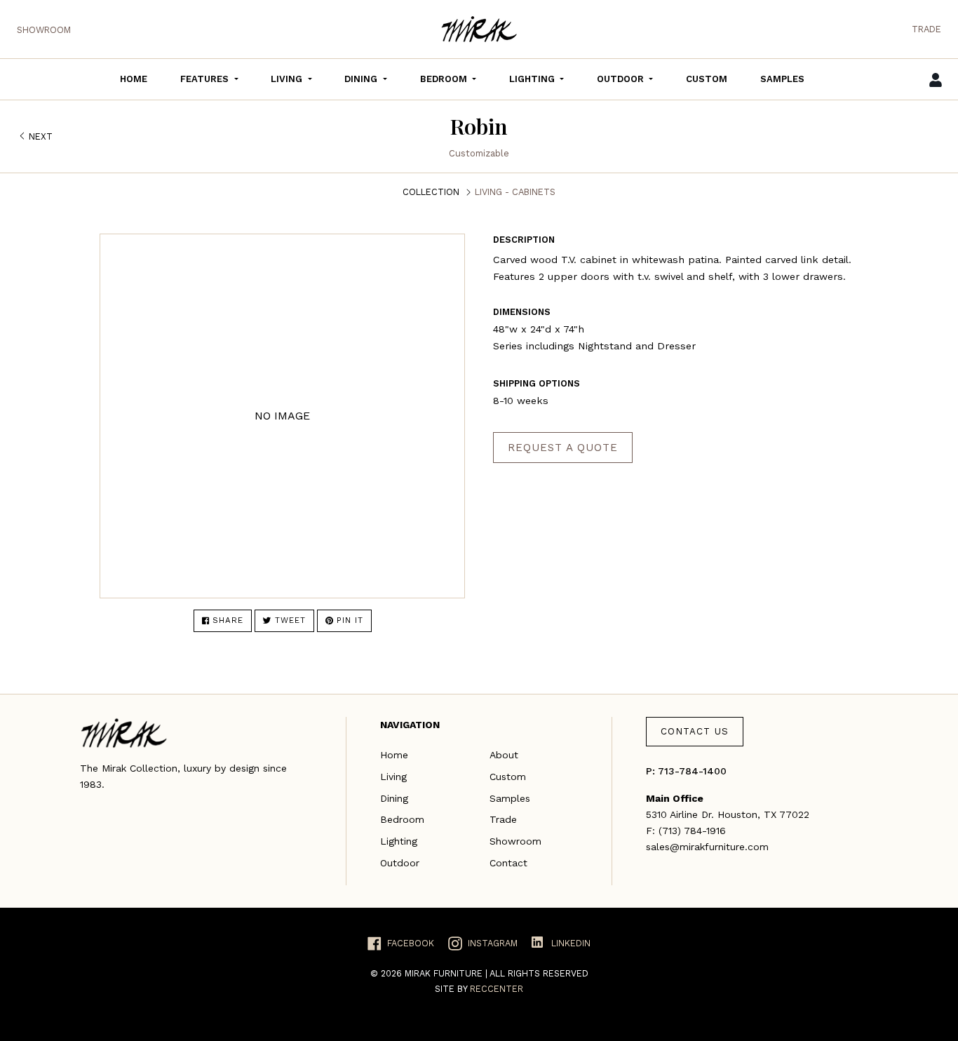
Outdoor (399, 862)
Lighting (398, 841)
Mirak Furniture (445, 973)
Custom (508, 776)
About (504, 754)
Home (394, 754)
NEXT (41, 136)
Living (393, 776)
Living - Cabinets (515, 192)
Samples (510, 798)
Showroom (44, 30)
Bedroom (402, 819)
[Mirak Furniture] (479, 29)
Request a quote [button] (563, 447)
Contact (508, 862)
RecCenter (496, 988)
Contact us (695, 731)
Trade (926, 29)
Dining (394, 798)
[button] (209, 79)
